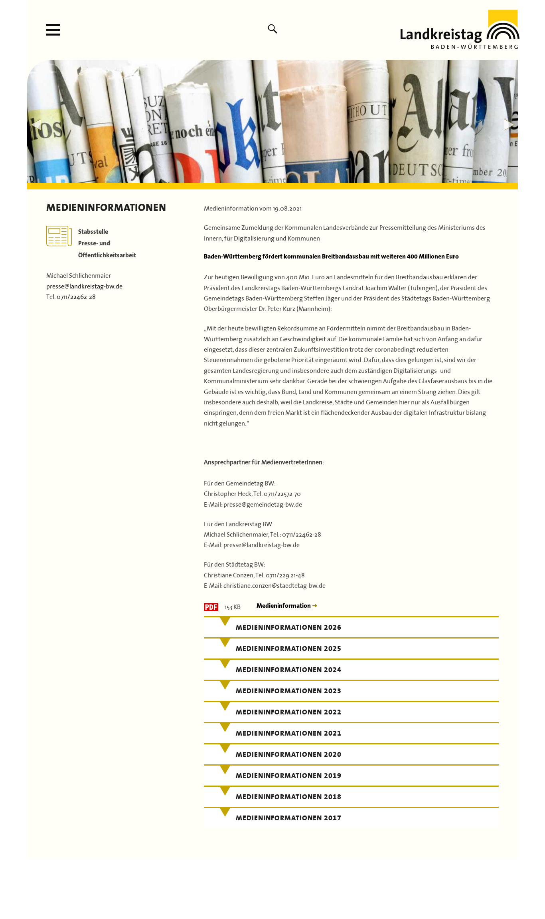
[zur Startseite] (460, 46)
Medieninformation (284, 605)
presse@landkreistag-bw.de (84, 285)
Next (509, 125)
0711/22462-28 (76, 295)
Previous (35, 125)
